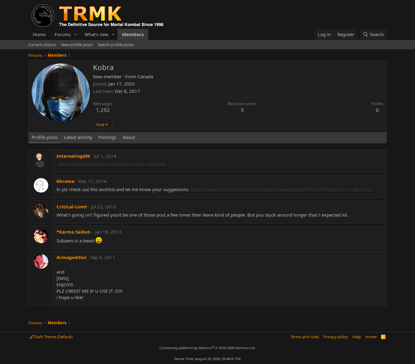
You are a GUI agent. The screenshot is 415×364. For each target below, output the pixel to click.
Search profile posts (116, 44)
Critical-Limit (72, 207)
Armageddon (72, 257)
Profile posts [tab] (45, 137)
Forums (63, 34)
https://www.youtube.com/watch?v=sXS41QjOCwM (112, 164)
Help (356, 336)
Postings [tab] (107, 137)
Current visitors (42, 44)
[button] (75, 34)
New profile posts (77, 44)
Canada (145, 76)
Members (133, 34)
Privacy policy (336, 336)
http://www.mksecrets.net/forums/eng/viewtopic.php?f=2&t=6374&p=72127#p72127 (282, 189)
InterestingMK (73, 156)
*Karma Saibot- (74, 232)
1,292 (103, 109)
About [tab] (128, 137)
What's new (96, 34)
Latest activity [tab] (78, 137)
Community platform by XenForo (207, 347)
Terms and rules (304, 336)
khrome (65, 181)
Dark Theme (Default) (53, 336)
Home (39, 34)
